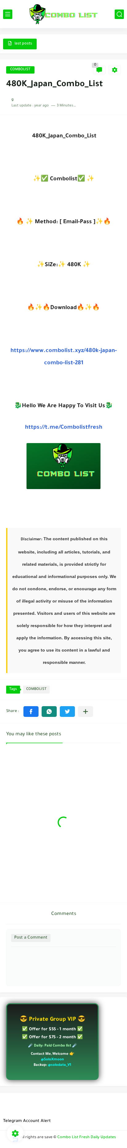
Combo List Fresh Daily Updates (86, 1137)
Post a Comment (30, 938)
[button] (31, 711)
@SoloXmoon (52, 1060)
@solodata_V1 (59, 1065)
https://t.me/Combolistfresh (63, 428)
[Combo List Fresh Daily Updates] (63, 14)
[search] (119, 14)
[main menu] (7, 14)
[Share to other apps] (85, 711)
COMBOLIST (20, 70)
